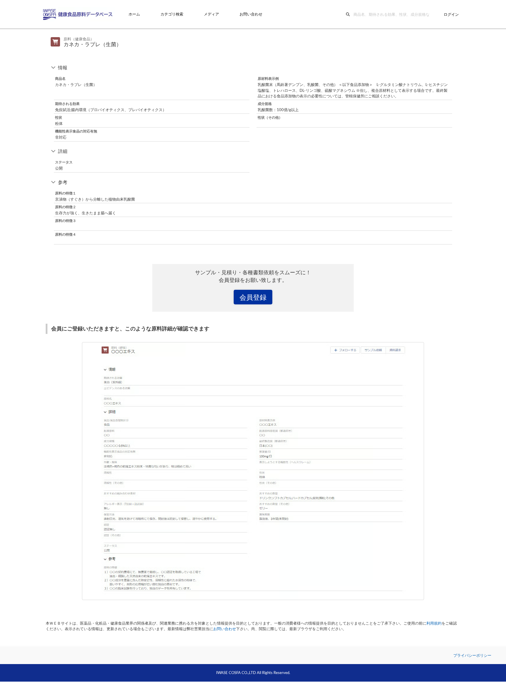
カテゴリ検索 (171, 14)
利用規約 (434, 623)
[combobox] (393, 14)
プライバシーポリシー (472, 655)
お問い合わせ (251, 14)
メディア (211, 14)
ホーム (134, 14)
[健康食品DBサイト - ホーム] (78, 14)
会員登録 (253, 297)
